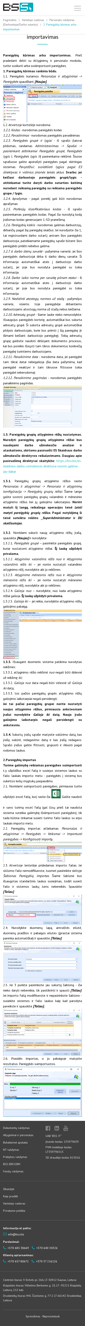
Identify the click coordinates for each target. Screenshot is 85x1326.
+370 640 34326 (46, 1248)
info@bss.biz (16, 1234)
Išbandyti (8, 1189)
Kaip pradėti (10, 1196)
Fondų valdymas (13, 1171)
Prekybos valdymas (15, 1157)
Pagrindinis (10, 20)
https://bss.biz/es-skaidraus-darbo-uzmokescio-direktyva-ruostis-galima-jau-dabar (42, 466)
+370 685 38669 (18, 1248)
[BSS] (18, 7)
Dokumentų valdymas (16, 1128)
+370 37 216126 (46, 1261)
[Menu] (77, 7)
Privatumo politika (14, 1211)
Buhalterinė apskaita (15, 1142)
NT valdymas (11, 1150)
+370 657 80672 (18, 1261)
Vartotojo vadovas (33, 20)
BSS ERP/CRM (11, 1164)
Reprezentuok (51, 1316)
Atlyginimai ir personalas (18, 1135)
